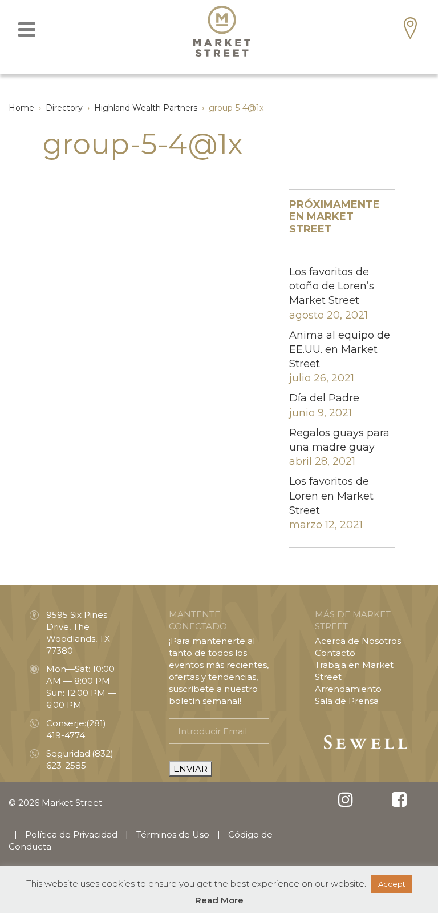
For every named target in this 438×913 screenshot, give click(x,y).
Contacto (335, 652)
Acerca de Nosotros (358, 641)
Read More (219, 900)
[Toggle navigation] (26, 29)
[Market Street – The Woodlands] (221, 31)
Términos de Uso (172, 834)
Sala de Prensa (347, 700)
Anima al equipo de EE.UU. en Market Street (339, 349)
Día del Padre (324, 398)
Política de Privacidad (71, 834)
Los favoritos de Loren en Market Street (331, 495)
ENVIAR (190, 768)
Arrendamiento (348, 688)
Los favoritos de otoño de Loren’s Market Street (331, 286)
